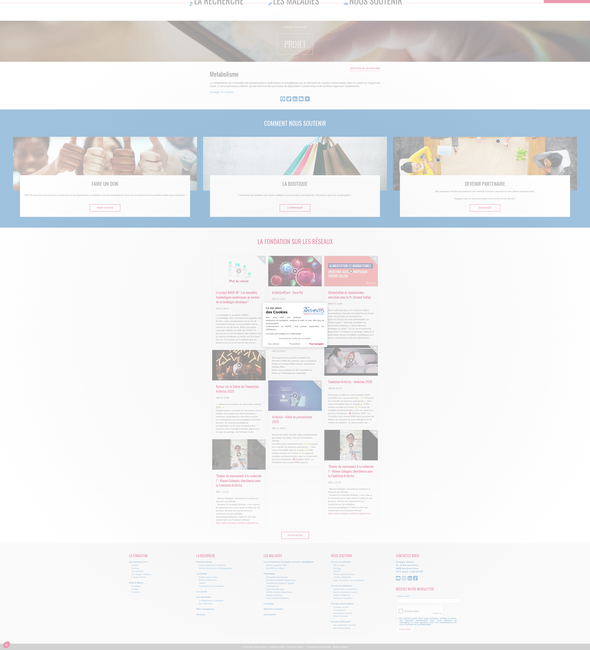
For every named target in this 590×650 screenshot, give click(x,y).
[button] (6, 644)
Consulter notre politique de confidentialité (283, 334)
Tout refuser (273, 344)
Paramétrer (295, 344)
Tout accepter (316, 344)
